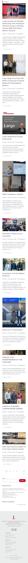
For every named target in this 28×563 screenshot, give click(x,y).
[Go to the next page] (24, 474)
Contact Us (20, 523)
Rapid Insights (10, 521)
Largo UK (7, 547)
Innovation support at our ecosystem (9, 497)
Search (3, 478)
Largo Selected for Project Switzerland (9, 494)
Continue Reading (8, 49)
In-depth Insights (17, 521)
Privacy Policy (18, 525)
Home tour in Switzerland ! (12, 330)
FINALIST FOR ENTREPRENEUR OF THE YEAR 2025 (12, 360)
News (16, 523)
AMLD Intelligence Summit (12, 194)
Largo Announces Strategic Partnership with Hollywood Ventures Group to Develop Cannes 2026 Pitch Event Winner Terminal (13, 25)
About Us (12, 523)
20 (23, 471)
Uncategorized (20, 33)
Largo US (7, 540)
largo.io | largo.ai (14, 555)
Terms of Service (10, 525)
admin (5, 33)
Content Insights (16, 522)
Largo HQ (8, 533)
